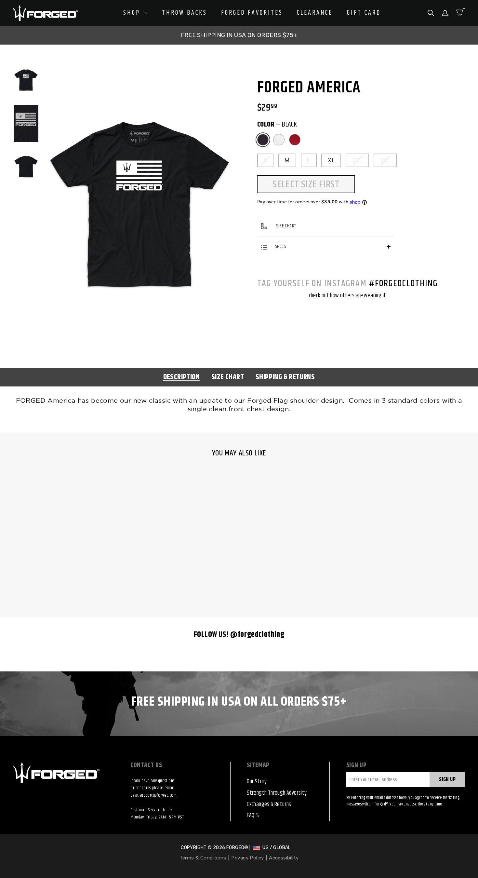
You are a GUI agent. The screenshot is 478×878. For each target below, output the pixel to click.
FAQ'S (253, 815)
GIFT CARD (364, 13)
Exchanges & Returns (269, 804)
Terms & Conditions (202, 858)
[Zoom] (139, 69)
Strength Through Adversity (277, 793)
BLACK (263, 139)
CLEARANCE (315, 13)
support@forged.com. (159, 795)
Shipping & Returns (285, 377)
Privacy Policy (247, 858)
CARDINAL (294, 139)
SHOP (133, 13)
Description (181, 377)
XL (331, 160)
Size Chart (227, 377)
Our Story (257, 781)
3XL (385, 160)
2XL (357, 160)
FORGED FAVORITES (252, 13)
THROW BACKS (184, 13)
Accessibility (284, 858)
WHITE (279, 139)
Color (277, 124)
